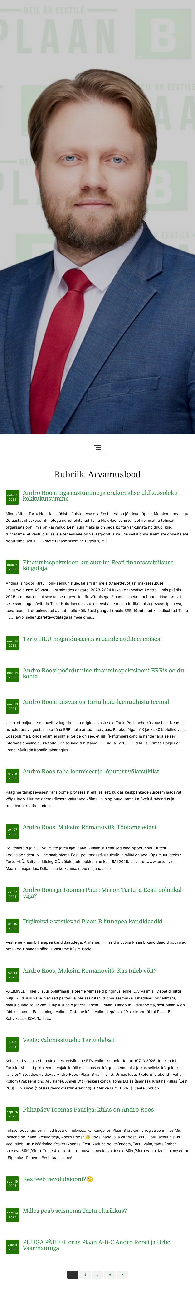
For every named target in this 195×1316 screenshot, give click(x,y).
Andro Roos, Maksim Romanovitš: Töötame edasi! (90, 827)
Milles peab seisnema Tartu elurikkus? (75, 1210)
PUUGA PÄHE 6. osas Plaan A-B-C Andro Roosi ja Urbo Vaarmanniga (97, 1245)
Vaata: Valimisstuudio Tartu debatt (69, 1040)
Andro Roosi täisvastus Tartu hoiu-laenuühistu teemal (96, 702)
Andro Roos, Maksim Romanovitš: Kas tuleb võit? (89, 970)
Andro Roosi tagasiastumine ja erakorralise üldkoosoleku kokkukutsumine (100, 496)
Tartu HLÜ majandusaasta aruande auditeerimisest (92, 639)
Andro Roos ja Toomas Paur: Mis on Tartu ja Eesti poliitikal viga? (102, 893)
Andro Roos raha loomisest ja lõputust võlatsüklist (91, 771)
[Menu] (97, 448)
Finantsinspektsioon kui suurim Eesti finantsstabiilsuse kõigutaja (98, 565)
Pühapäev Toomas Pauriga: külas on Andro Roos (88, 1109)
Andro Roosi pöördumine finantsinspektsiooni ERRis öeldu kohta (103, 673)
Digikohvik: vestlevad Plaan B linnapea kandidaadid (93, 921)
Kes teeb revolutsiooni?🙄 (58, 1179)
